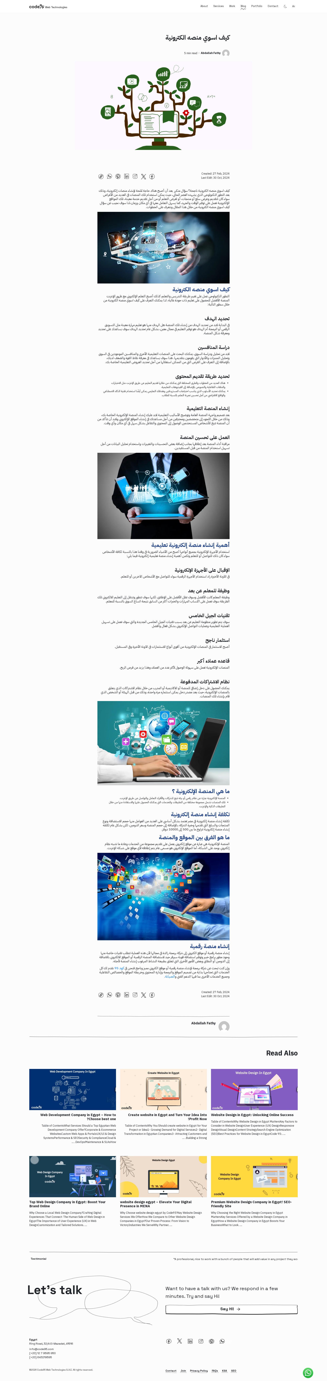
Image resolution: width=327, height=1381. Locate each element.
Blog (243, 6)
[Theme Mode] (285, 6)
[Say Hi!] (232, 1314)
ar (293, 6)
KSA (224, 1370)
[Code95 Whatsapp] (308, 1373)
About (204, 6)
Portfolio (256, 6)
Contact (273, 6)
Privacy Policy (199, 1370)
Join (183, 1370)
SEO (233, 1370)
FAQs (215, 1370)
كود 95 (119, 968)
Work (232, 6)
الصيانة (170, 976)
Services (218, 6)
